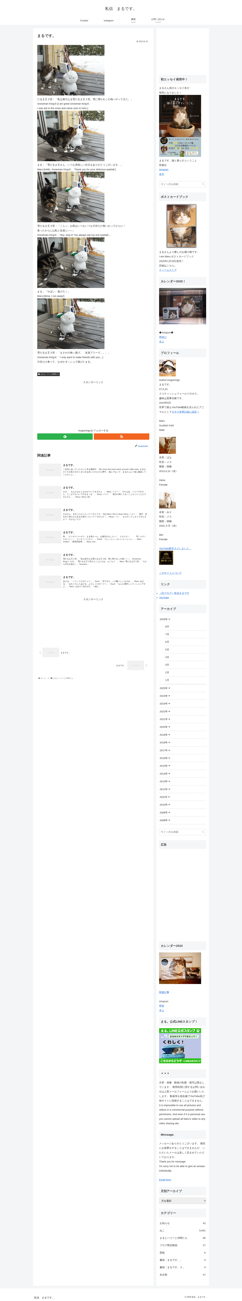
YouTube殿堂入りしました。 (175, 548)
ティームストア (168, 270)
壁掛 (161, 1005)
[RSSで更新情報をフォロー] (121, 436)
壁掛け (163, 337)
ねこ (183, 1230)
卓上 (161, 341)
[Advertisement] (93, 404)
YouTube (164, 597)
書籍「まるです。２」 (183, 1267)
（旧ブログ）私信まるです (174, 593)
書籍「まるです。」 (183, 1260)
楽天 (161, 174)
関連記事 (164, 992)
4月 (167, 657)
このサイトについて (170, 573)
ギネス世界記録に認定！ (185, 412)
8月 (167, 626)
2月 (167, 672)
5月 (167, 649)
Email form (165, 1179)
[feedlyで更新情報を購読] (65, 436)
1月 (167, 680)
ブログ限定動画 (183, 1245)
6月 (167, 641)
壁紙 (183, 1252)
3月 (167, 664)
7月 (167, 634)
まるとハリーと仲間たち (49, 374)
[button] (203, 184)
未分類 (183, 1274)
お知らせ (183, 1223)
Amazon (163, 169)
